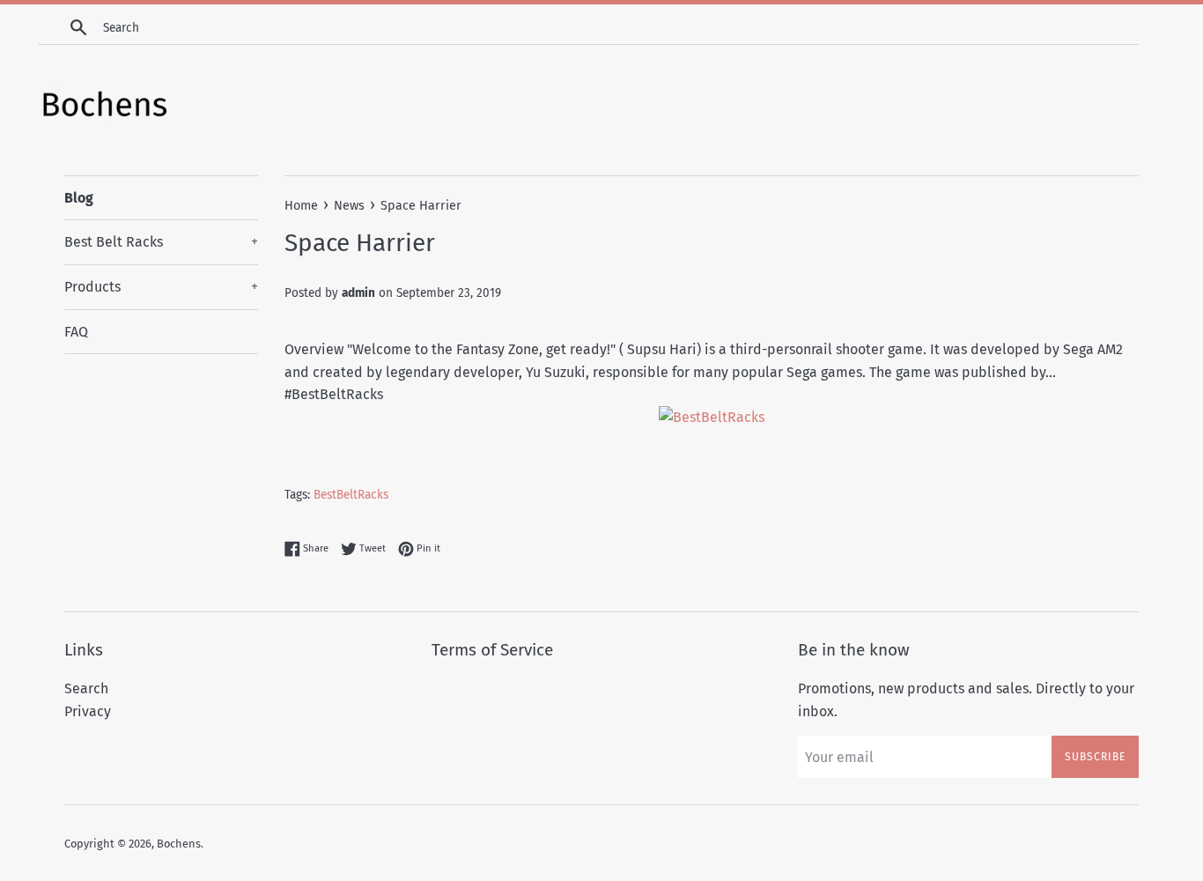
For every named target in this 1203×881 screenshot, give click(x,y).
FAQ (76, 331)
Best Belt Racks (161, 241)
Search (86, 688)
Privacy (87, 711)
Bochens (179, 843)
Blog (78, 197)
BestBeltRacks (351, 494)
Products (161, 286)
